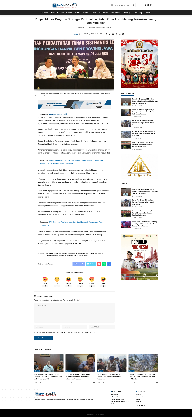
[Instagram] (151, 5)
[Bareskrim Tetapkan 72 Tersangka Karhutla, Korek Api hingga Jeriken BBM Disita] (126, 134)
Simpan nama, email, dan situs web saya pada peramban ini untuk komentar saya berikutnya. (66, 332)
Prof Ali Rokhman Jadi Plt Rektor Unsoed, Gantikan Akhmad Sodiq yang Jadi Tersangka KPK (145, 101)
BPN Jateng (58, 253)
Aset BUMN (49, 253)
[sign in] (155, 5)
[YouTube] (148, 5)
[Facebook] (143, 5)
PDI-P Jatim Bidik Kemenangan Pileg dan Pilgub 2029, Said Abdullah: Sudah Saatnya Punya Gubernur (145, 224)
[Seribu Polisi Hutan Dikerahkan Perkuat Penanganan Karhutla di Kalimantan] (126, 123)
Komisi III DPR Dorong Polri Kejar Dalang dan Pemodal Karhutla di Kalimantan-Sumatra (143, 112)
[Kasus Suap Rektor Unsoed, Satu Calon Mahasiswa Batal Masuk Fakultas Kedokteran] (126, 145)
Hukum (68, 371)
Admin (76, 34)
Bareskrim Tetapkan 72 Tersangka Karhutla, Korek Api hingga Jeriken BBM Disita (143, 134)
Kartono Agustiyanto (96, 253)
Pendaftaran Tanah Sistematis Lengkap (59, 255)
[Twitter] (145, 5)
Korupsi (37, 371)
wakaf (86, 255)
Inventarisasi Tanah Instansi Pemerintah (75, 253)
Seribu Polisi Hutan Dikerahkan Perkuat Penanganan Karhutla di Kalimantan (143, 123)
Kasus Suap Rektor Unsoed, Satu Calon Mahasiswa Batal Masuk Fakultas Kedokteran (143, 144)
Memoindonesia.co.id (58, 114)
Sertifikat (80, 255)
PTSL (74, 255)
